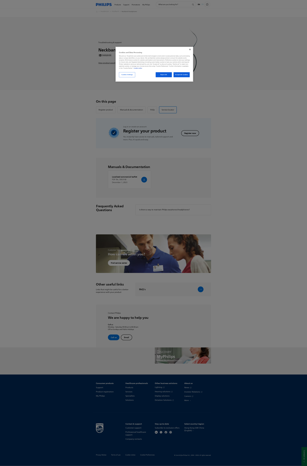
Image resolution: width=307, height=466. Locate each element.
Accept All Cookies (181, 74)
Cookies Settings (127, 74)
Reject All (163, 74)
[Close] (190, 49)
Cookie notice (138, 68)
